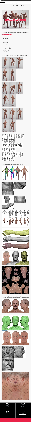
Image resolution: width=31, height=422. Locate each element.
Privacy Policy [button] (18, 419)
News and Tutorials (12, 3)
